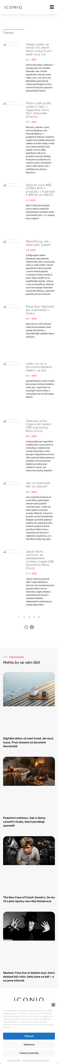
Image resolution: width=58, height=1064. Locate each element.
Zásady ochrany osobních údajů (35, 1060)
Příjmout (29, 1036)
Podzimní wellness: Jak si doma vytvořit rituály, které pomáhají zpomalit (24, 821)
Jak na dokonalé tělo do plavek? (38, 484)
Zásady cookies (14, 1060)
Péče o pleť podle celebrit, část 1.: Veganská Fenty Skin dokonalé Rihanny (38, 109)
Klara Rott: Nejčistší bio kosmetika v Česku (40, 310)
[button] (53, 1004)
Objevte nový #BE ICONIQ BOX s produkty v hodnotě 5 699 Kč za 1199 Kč (40, 190)
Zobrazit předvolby (29, 1053)
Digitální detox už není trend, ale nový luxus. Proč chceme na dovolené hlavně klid (28, 742)
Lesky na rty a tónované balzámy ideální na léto (39, 367)
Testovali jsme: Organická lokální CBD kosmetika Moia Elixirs (38, 426)
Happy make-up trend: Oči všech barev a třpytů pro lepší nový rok (39, 49)
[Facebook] (32, 627)
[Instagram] (26, 627)
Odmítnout (29, 1044)
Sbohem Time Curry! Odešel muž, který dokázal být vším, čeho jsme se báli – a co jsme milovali (29, 976)
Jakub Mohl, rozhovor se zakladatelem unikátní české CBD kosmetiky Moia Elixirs (40, 560)
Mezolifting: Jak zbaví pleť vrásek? (38, 243)
